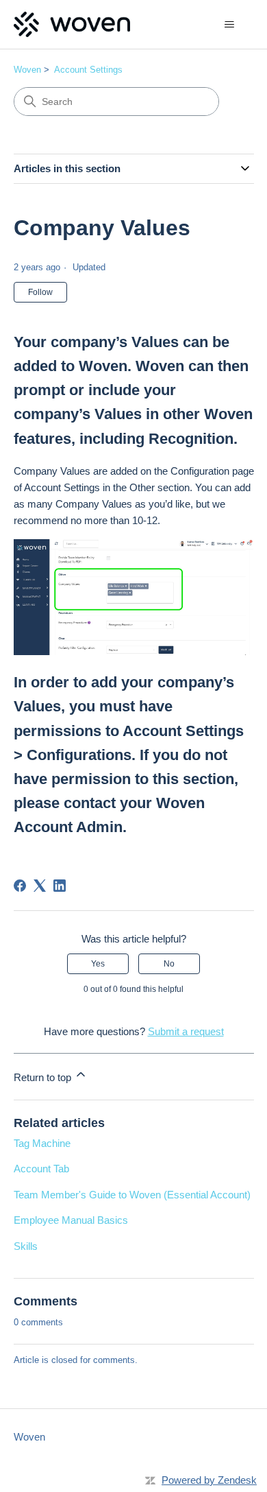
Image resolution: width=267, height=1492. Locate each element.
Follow (40, 292)
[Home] (72, 24)
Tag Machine (42, 1143)
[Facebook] (20, 885)
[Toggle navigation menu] (229, 25)
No (169, 964)
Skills (26, 1246)
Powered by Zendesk (209, 1480)
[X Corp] (40, 885)
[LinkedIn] (59, 885)
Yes (98, 964)
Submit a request (186, 1031)
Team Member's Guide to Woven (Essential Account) (132, 1194)
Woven (27, 69)
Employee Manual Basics (71, 1220)
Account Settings (88, 69)
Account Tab (41, 1168)
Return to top (44, 1077)
